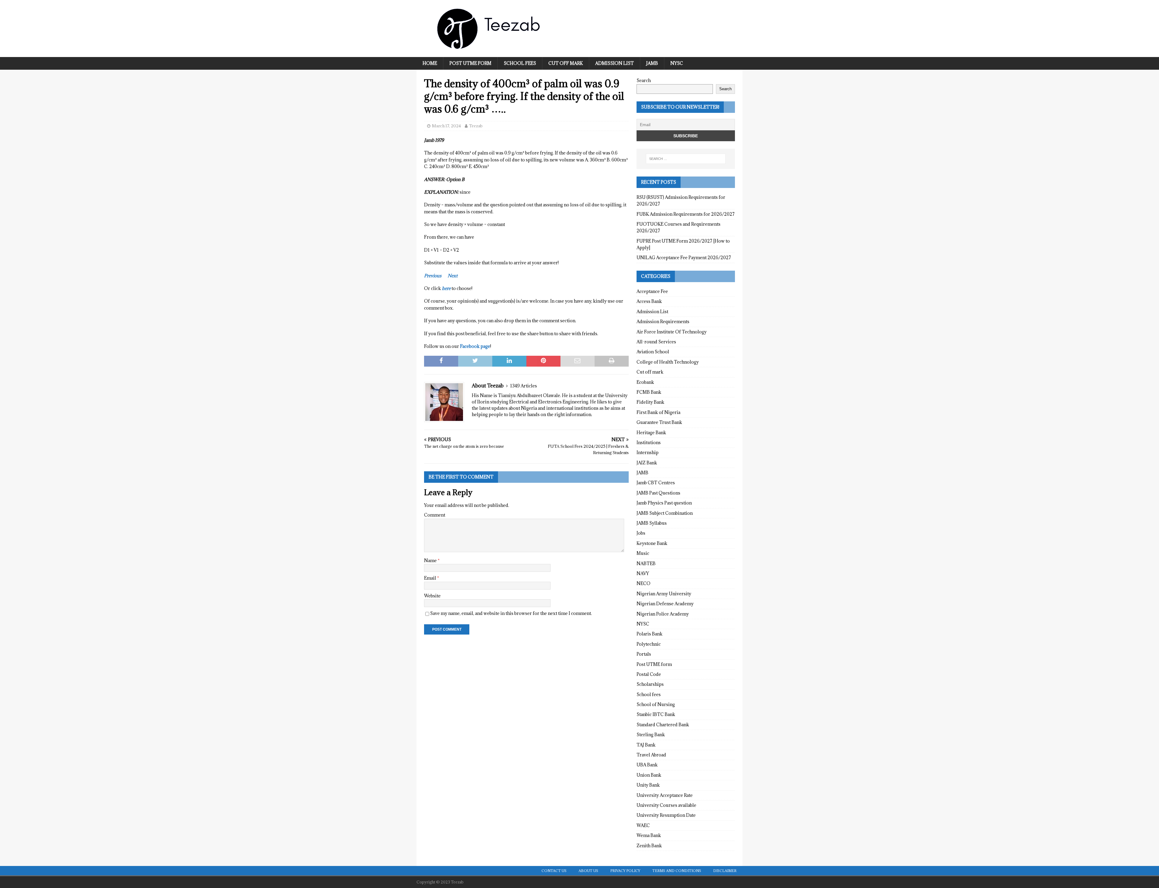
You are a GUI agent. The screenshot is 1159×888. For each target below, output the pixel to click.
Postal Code (649, 674)
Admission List (614, 63)
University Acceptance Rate (665, 795)
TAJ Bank (646, 745)
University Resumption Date (666, 815)
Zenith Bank (649, 845)
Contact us (554, 870)
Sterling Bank (651, 734)
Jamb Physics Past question (664, 503)
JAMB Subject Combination (665, 513)
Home (430, 63)
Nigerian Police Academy (663, 614)
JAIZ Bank (647, 463)
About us (588, 870)
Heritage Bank (651, 432)
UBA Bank (647, 765)
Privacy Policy (625, 870)
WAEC (643, 825)
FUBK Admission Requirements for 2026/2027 (686, 214)
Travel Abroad (651, 755)
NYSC (676, 63)
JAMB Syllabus (652, 523)
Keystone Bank (652, 543)
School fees (520, 63)
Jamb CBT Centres (656, 482)
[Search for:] (685, 159)
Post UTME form (470, 63)
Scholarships (650, 684)
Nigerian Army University (664, 594)
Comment (434, 515)
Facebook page (475, 346)
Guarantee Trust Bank (659, 422)
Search (644, 80)
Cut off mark (565, 63)
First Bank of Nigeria (658, 412)
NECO (643, 583)
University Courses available (666, 805)
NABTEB (646, 563)
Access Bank (649, 301)
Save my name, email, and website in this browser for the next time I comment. (511, 613)
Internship (648, 452)
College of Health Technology (668, 362)
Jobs (641, 533)
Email (430, 578)
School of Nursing (656, 704)
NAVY (643, 573)
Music (643, 553)
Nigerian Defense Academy (665, 603)
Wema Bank (649, 835)
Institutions (649, 442)
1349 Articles (523, 386)
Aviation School (653, 352)
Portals (644, 654)
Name (431, 560)
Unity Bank (648, 785)
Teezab (476, 126)
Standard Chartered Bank (663, 724)
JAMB (652, 63)
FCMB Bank (649, 392)
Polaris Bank (650, 634)
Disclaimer (724, 870)
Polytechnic (649, 644)
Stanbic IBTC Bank (656, 714)
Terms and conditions (676, 870)
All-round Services (656, 342)
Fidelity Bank (650, 402)
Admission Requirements (663, 321)
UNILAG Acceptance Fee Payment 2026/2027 (684, 257)
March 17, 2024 (446, 126)
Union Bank (649, 775)
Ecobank (645, 382)
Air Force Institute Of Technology (672, 332)
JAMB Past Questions (658, 493)
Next (453, 275)
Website (432, 596)
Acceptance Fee (652, 291)
